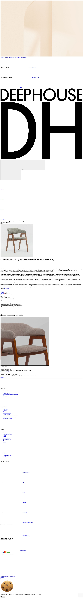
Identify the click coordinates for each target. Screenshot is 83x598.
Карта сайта (3, 578)
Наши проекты (6, 393)
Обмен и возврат (7, 413)
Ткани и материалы (7, 418)
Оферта (2, 577)
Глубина (2, 293)
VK (23, 482)
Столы (4, 435)
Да (1, 223)
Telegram (24, 502)
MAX (24, 492)
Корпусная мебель (7, 439)
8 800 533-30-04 (35, 77)
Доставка (10, 57)
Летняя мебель (6, 438)
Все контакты (23, 550)
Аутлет (4, 440)
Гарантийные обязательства (9, 417)
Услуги (6, 57)
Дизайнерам (23, 57)
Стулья (4, 431)
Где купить (5, 409)
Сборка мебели (6, 414)
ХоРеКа (5, 436)
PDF (9, 301)
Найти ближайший (5, 371)
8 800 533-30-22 (32, 67)
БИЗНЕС (3, 57)
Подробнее (3, 377)
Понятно (2, 596)
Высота (2, 292)
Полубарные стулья (7, 434)
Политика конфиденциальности (8, 576)
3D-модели (5, 395)
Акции (4, 442)
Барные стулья (6, 433)
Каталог (22, 169)
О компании (6, 390)
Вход (21, 87)
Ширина (2, 291)
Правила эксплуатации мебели (10, 415)
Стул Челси (6, 288)
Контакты (18, 57)
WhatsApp (25, 512)
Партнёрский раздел (7, 455)
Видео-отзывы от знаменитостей (10, 394)
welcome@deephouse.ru (28, 522)
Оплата (14, 57)
